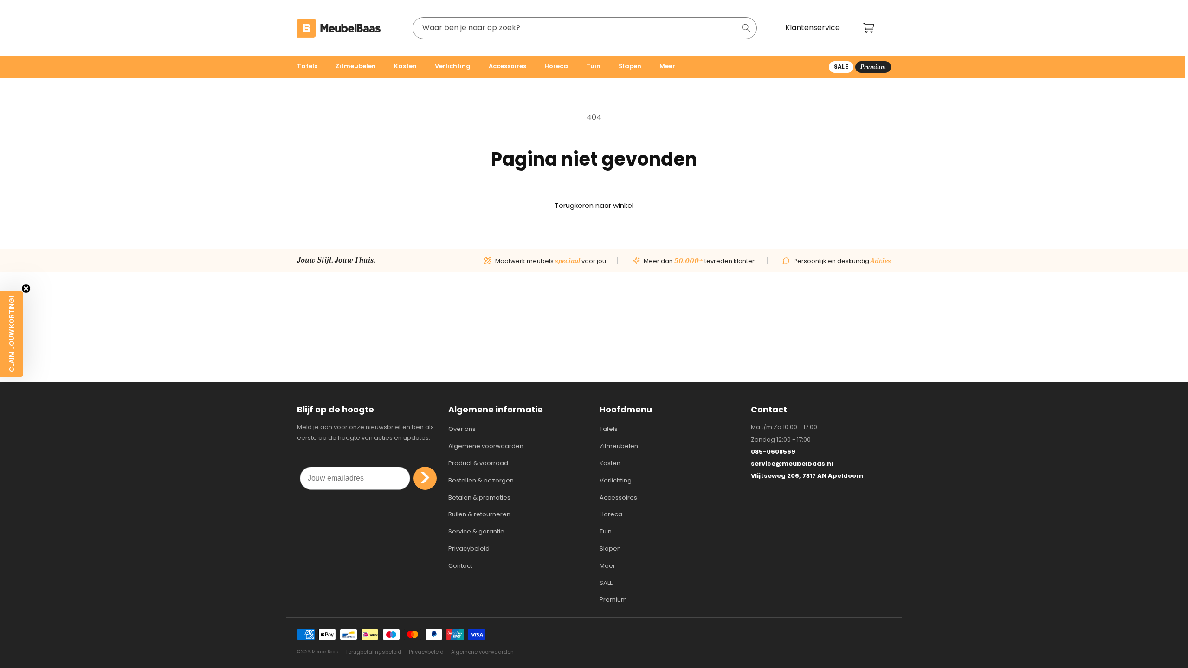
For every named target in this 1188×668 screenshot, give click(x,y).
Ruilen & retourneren (479, 514)
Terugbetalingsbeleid (373, 651)
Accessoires (618, 497)
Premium (613, 599)
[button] (310, 67)
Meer (607, 565)
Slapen (610, 548)
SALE (606, 582)
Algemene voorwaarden (485, 446)
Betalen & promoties (479, 497)
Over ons (462, 428)
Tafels (609, 428)
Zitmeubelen (619, 446)
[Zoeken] (746, 28)
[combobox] (584, 28)
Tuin (606, 531)
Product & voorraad (478, 463)
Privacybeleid (469, 548)
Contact (460, 565)
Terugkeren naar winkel (594, 205)
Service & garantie (476, 531)
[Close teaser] (26, 288)
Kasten (610, 463)
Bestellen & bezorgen (481, 480)
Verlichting (616, 480)
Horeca (611, 514)
